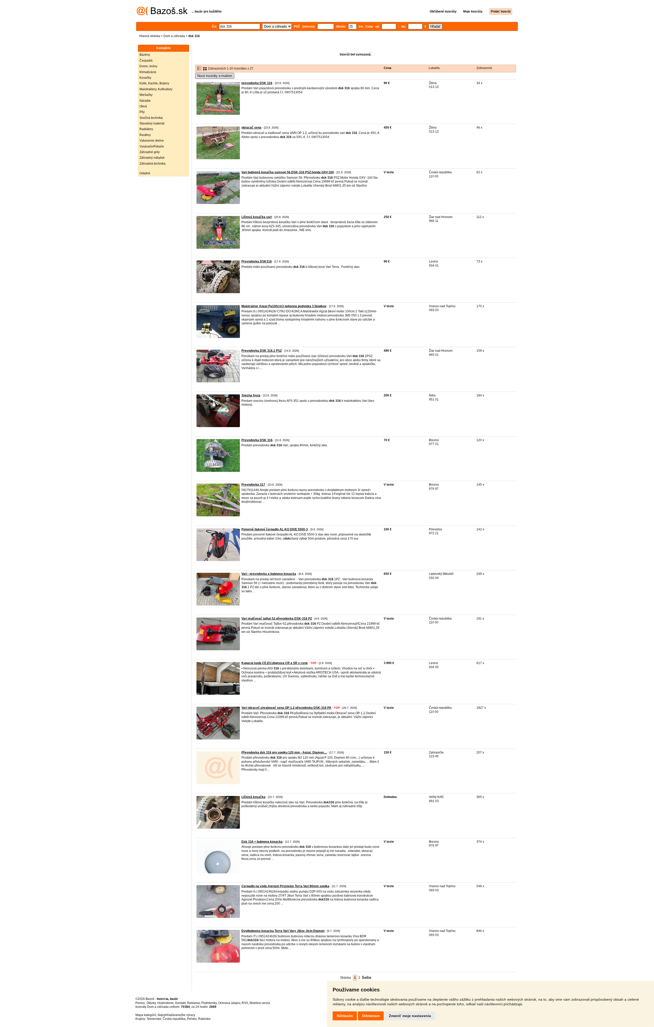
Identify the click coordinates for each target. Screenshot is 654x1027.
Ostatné (144, 173)
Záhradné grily (149, 152)
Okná (143, 106)
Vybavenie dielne (151, 140)
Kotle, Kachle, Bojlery (154, 83)
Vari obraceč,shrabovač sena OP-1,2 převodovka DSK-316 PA (286, 708)
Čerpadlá (146, 60)
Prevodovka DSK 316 (257, 440)
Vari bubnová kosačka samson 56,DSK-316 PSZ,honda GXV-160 (287, 172)
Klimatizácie (147, 72)
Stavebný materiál (152, 123)
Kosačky (145, 77)
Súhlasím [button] (345, 1016)
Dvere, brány (148, 66)
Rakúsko (204, 1019)
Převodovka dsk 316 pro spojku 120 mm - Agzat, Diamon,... (284, 752)
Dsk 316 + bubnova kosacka (262, 841)
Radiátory (146, 129)
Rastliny (145, 135)
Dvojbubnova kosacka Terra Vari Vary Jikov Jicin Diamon (282, 931)
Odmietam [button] (371, 1016)
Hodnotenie (165, 1003)
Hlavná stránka (149, 36)
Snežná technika (151, 118)
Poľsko (192, 1019)
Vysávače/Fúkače (151, 146)
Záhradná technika (152, 163)
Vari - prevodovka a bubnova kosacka (268, 574)
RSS (245, 1003)
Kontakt (180, 1003)
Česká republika (174, 1019)
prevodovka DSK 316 (256, 83)
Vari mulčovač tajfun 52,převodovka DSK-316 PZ (276, 618)
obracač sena (251, 127)
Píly (142, 112)
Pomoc (140, 1003)
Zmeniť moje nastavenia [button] (410, 1016)
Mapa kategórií (145, 1015)
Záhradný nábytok (152, 157)
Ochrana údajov (229, 1003)
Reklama (193, 1003)
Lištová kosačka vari (256, 217)
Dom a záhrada (174, 36)
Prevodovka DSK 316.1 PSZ (261, 350)
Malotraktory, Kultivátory (155, 89)
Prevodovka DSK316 (256, 261)
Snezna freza (250, 395)
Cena (387, 68)
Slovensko (154, 1019)
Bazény (144, 54)
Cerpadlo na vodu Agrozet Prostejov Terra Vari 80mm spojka (285, 886)
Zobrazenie (484, 68)
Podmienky (209, 1003)
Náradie (145, 100)
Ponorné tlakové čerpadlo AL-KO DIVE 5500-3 (274, 529)
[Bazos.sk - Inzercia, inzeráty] (162, 14)
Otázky (151, 1003)
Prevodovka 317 (253, 484)
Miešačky (146, 95)
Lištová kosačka (253, 797)
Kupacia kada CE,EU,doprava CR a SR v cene (274, 663)
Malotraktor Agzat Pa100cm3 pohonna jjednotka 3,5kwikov (283, 306)
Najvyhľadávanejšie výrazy (176, 1015)
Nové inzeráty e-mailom (214, 76)
